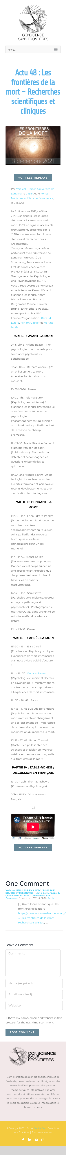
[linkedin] (29, 1139)
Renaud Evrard (36, 673)
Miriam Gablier (30, 322)
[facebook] (23, 1139)
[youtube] (36, 1139)
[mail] (42, 1139)
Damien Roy (40, 1128)
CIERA (30, 193)
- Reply (50, 898)
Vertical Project (26, 189)
